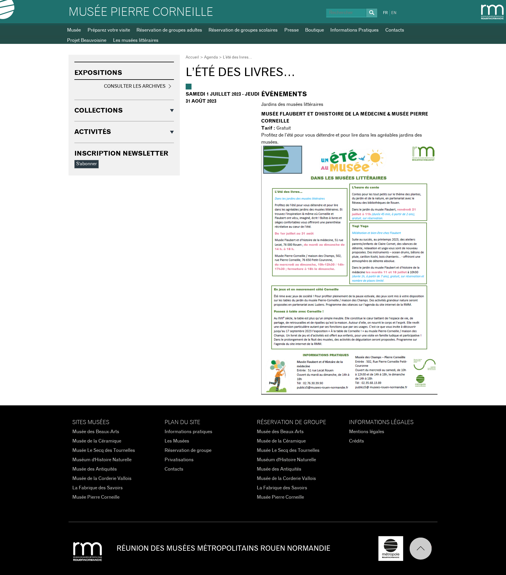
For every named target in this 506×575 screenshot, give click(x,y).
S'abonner (86, 163)
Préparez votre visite (109, 30)
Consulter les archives (134, 86)
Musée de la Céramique (96, 441)
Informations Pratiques (354, 30)
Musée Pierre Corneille (141, 12)
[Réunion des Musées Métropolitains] (492, 12)
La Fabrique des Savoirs (97, 488)
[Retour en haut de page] (423, 548)
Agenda (211, 57)
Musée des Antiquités (94, 469)
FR (385, 13)
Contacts (394, 30)
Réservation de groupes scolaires (243, 30)
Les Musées (177, 441)
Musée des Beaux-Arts (95, 431)
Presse (291, 30)
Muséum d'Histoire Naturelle (101, 459)
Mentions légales (366, 431)
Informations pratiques (188, 431)
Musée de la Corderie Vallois (101, 478)
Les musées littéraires (135, 40)
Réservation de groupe (188, 450)
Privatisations (179, 459)
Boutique (314, 30)
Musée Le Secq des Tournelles (103, 450)
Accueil (192, 57)
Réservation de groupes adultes (169, 30)
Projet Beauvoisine (86, 40)
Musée (74, 30)
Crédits (356, 441)
